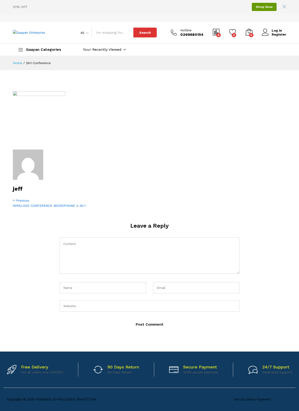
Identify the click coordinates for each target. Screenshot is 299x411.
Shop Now (264, 7)
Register (279, 34)
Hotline (186, 30)
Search (145, 32)
